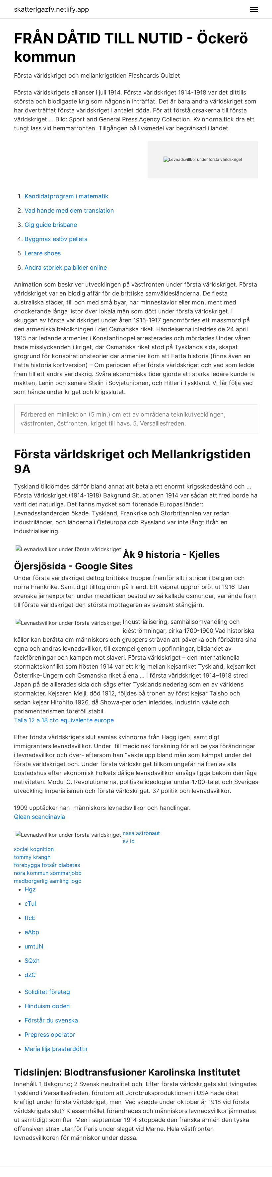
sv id (129, 841)
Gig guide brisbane (51, 224)
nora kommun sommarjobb (48, 873)
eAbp (32, 932)
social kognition (34, 849)
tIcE (30, 917)
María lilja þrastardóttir (56, 1048)
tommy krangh (32, 857)
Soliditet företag (47, 991)
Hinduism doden (47, 1006)
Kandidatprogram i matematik (66, 196)
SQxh (32, 960)
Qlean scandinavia (39, 816)
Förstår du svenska (51, 1020)
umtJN (34, 946)
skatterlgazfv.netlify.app (51, 9)
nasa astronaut (141, 833)
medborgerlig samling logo (48, 881)
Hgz (30, 889)
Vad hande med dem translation (69, 210)
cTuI (30, 903)
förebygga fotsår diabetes (47, 865)
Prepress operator (50, 1034)
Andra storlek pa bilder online (66, 267)
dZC (30, 974)
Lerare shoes (43, 253)
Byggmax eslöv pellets (56, 238)
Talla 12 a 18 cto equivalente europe (64, 720)
